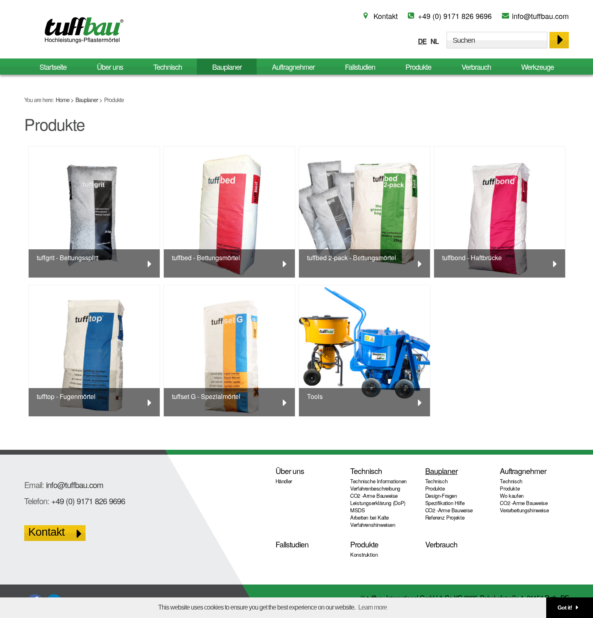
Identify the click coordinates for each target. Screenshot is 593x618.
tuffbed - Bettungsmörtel (206, 257)
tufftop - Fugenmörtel (66, 396)
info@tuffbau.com (540, 15)
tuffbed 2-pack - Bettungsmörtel (351, 257)
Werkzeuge (537, 66)
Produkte (418, 66)
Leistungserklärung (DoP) (377, 502)
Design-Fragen (441, 495)
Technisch (167, 66)
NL (434, 41)
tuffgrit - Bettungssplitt (67, 257)
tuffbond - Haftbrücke (472, 257)
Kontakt (386, 15)
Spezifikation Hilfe (445, 502)
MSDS (357, 510)
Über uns (110, 66)
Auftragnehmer (293, 66)
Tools (315, 396)
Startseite (53, 66)
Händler (284, 481)
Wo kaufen (512, 495)
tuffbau (82, 30)
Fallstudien (360, 66)
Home (62, 100)
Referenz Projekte (444, 517)
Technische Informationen (378, 481)
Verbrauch (476, 66)
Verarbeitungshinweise (524, 510)
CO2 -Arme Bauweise (374, 495)
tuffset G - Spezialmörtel (206, 396)
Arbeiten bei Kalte (369, 517)
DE (422, 41)
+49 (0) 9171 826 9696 (455, 15)
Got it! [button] (565, 607)
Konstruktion (364, 554)
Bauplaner (86, 100)
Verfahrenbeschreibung (375, 488)
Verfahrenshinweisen (372, 524)
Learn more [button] (372, 607)
